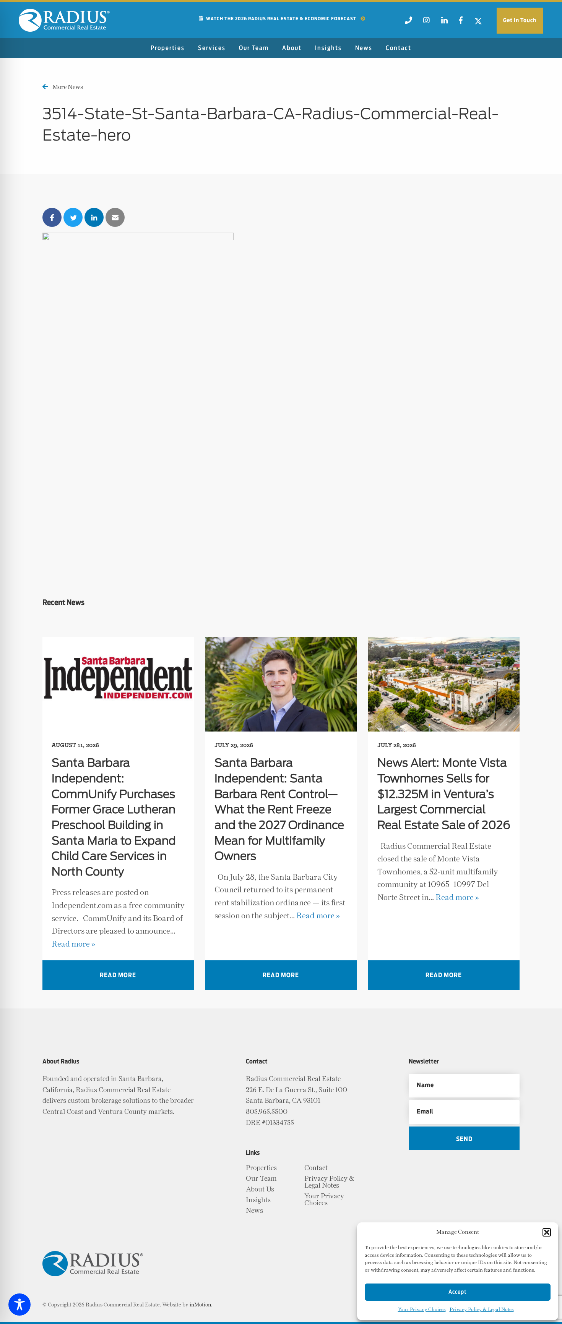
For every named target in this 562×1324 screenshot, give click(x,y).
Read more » (73, 944)
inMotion (200, 1305)
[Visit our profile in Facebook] (460, 22)
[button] (547, 1232)
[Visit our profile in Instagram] (426, 22)
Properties (168, 48)
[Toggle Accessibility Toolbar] (19, 1304)
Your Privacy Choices (422, 1309)
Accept (457, 1292)
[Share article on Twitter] (73, 217)
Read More (118, 975)
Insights (328, 48)
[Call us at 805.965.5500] (408, 22)
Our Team (254, 48)
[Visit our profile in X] (478, 22)
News (363, 48)
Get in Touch (519, 20)
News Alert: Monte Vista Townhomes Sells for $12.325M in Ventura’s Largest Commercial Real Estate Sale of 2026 (443, 794)
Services (212, 48)
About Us (260, 1189)
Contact (398, 48)
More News (67, 87)
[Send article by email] (115, 217)
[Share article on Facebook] (52, 217)
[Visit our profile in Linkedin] (444, 22)
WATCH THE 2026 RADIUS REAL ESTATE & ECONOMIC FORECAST (281, 18)
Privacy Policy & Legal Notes (482, 1309)
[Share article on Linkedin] (94, 217)
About (292, 48)
